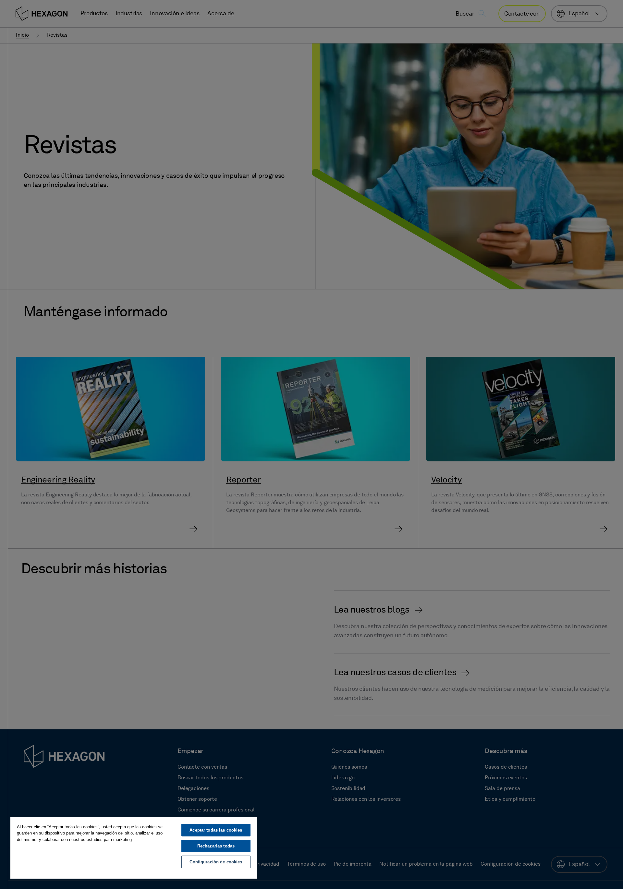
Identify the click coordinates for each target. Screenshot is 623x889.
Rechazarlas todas (216, 846)
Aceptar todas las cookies (215, 830)
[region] (133, 847)
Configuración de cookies (215, 861)
